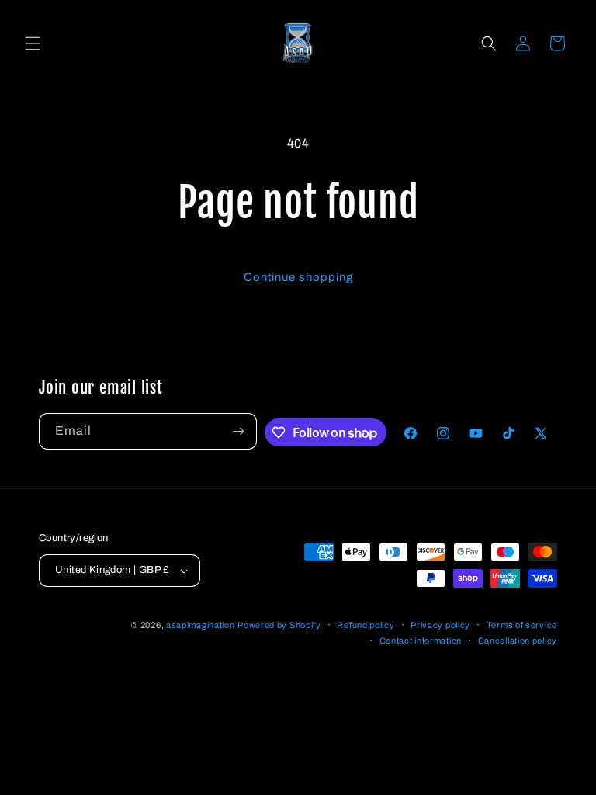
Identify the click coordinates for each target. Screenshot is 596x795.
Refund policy (365, 625)
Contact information (420, 640)
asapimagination (200, 625)
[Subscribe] (239, 431)
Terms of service (522, 625)
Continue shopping (298, 277)
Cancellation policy (517, 640)
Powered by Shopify (279, 625)
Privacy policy (440, 625)
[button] (33, 43)
